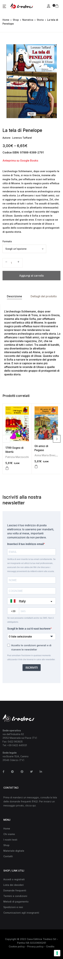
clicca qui (30, 805)
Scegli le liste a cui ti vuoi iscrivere (29, 628)
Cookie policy (17, 946)
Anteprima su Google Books (20, 160)
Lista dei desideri (13, 884)
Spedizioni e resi (13, 907)
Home (6, 19)
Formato (7, 241)
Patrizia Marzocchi (17, 457)
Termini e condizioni (15, 896)
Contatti (8, 856)
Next (56, 439)
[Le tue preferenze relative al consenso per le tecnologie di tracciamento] (57, 953)
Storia (40, 19)
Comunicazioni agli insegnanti (21, 912)
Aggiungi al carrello (31, 275)
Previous (6, 439)
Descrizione (14, 296)
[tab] (14, 296)
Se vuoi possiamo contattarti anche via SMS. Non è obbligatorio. (30, 620)
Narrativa (27, 19)
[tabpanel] (31, 81)
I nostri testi (10, 839)
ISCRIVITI (32, 667)
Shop (16, 19)
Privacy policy (35, 946)
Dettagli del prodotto (44, 296)
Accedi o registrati (14, 879)
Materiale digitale (13, 850)
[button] (4, 6)
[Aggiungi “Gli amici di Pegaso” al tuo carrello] (36, 467)
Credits (50, 946)
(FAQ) (35, 801)
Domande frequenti (14, 890)
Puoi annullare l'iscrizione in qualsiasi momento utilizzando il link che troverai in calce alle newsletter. (31, 657)
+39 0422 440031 (17, 745)
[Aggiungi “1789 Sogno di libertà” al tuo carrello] (7, 468)
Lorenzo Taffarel (22, 137)
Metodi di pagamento (16, 901)
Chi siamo (9, 834)
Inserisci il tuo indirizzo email (25, 544)
